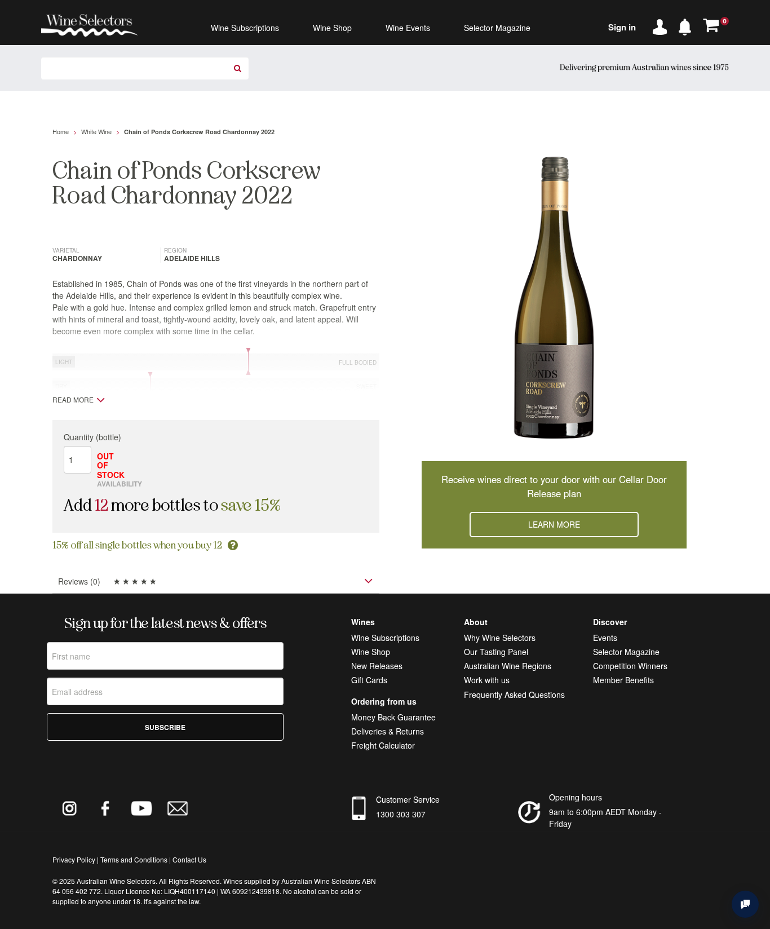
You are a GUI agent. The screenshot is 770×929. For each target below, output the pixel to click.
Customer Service (408, 799)
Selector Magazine (626, 651)
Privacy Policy (73, 859)
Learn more (554, 524)
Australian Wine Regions (507, 665)
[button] (687, 25)
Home (60, 131)
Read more (73, 399)
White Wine (96, 131)
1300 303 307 (401, 814)
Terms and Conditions (133, 859)
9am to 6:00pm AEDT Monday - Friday (605, 817)
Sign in (622, 27)
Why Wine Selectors (500, 637)
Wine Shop (370, 651)
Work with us (487, 679)
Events (605, 637)
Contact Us (189, 859)
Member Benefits (623, 679)
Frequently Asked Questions (514, 694)
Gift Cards (369, 679)
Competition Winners (630, 665)
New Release (375, 665)
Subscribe (165, 727)
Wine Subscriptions (385, 637)
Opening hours (575, 797)
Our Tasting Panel (496, 651)
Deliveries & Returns (387, 731)
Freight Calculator (383, 745)
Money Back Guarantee (393, 717)
